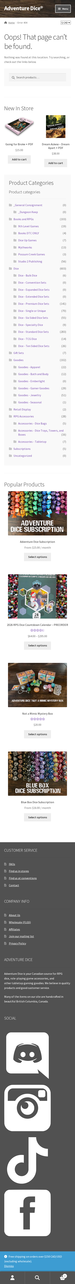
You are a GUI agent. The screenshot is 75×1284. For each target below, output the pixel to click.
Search (37, 1278)
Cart (58, 1274)
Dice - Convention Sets (32, 282)
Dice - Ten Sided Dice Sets (33, 346)
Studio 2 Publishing (30, 261)
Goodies (18, 360)
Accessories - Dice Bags (32, 423)
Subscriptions (22, 449)
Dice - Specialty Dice (30, 325)
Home (11, 22)
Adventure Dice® (23, 8)
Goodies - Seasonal (30, 402)
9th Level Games (28, 226)
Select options (37, 557)
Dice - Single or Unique (32, 311)
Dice (16, 268)
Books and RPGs (23, 219)
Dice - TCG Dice (27, 339)
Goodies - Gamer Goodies (33, 388)
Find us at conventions (23, 878)
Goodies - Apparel (29, 367)
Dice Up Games (27, 240)
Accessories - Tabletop (32, 441)
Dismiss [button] (9, 1266)
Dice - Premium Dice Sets (33, 303)
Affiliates (14, 929)
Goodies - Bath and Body (33, 374)
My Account (12, 1278)
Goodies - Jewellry (29, 395)
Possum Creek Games (31, 254)
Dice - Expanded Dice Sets (34, 289)
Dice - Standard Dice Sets (33, 332)
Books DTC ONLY (28, 233)
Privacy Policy (17, 943)
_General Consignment (27, 205)
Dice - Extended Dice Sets (33, 296)
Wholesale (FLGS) (20, 922)
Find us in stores (19, 871)
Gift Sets (18, 353)
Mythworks (25, 247)
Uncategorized (22, 455)
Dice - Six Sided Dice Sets (33, 317)
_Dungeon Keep (28, 212)
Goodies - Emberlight (31, 381)
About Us (14, 915)
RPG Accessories (23, 416)
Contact (14, 885)
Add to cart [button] (19, 159)
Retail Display (22, 409)
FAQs (12, 864)
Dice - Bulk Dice (27, 275)
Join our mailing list (21, 936)
